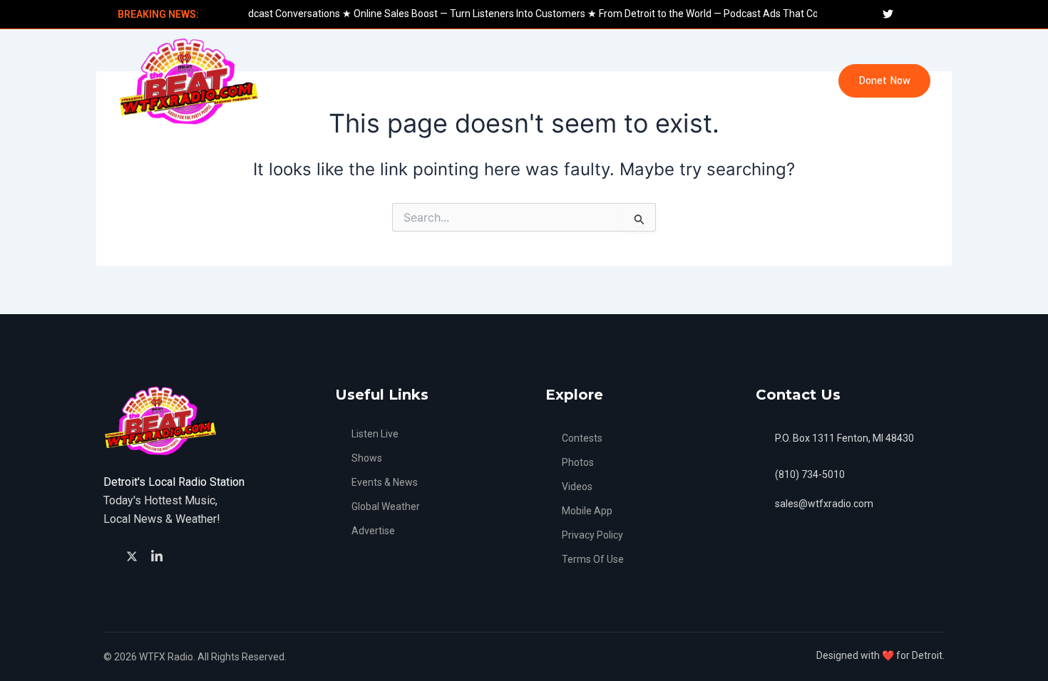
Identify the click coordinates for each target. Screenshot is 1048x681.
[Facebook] (110, 556)
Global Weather (493, 80)
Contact (774, 80)
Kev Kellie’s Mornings (607, 80)
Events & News (394, 80)
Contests (706, 80)
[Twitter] (134, 555)
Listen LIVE (303, 80)
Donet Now (884, 80)
